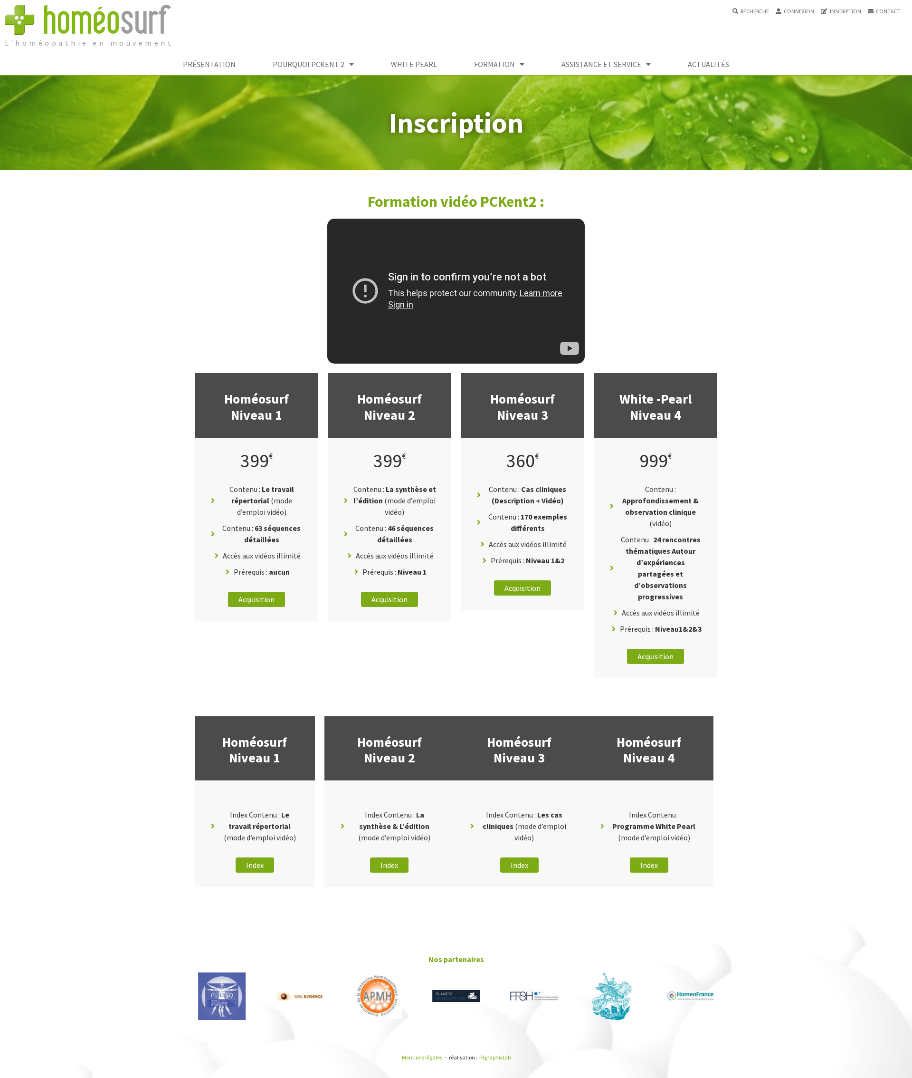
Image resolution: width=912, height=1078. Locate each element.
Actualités (708, 64)
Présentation (209, 64)
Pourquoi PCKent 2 (308, 64)
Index (255, 865)
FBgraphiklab (494, 1057)
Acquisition (256, 599)
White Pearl (414, 64)
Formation (494, 64)
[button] (750, 11)
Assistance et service (601, 64)
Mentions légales (422, 1057)
